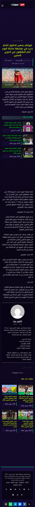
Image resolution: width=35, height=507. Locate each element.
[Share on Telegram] (15, 504)
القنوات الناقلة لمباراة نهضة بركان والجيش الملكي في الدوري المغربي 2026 (12, 150)
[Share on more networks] (6, 504)
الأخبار (14, 40)
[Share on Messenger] (20, 504)
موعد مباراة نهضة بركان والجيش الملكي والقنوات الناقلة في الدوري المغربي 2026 (26, 399)
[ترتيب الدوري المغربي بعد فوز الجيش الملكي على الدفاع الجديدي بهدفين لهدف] (9, 414)
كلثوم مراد (18, 60)
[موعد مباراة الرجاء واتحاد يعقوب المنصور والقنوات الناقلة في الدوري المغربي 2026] (28, 139)
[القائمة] (3, 5)
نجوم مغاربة (14, 482)
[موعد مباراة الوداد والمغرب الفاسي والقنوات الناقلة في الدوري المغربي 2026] (25, 415)
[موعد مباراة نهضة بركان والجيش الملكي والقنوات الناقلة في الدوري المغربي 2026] (25, 390)
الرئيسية (19, 40)
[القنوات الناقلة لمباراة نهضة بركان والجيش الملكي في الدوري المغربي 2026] (28, 152)
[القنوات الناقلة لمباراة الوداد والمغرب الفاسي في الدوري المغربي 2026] (9, 390)
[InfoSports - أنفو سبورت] (17, 4)
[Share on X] (29, 504)
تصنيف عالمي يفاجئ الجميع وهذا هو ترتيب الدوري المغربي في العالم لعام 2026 (12, 125)
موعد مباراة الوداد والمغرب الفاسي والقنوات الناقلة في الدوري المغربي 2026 (27, 424)
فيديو (8, 482)
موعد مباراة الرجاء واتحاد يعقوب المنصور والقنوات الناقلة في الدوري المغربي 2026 (11, 138)
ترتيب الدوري (26, 367)
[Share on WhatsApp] (10, 504)
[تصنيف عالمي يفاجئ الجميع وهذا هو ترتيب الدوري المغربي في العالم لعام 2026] (28, 126)
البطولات (21, 482)
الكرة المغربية (17, 485)
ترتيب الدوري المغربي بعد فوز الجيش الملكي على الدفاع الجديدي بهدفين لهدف (9, 424)
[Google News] (17, 373)
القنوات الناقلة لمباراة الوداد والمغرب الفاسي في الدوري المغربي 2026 (9, 398)
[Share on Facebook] (24, 504)
